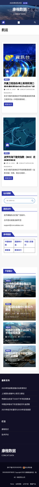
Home (12, 484)
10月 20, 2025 (11, 89)
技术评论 (5, 435)
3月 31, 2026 (11, 360)
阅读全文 (8, 104)
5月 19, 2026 (11, 337)
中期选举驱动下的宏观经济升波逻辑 (19, 355)
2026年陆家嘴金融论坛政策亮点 (18, 285)
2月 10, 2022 (10, 163)
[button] (34, 22)
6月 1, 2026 (11, 313)
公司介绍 (25, 484)
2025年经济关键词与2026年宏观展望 (16, 410)
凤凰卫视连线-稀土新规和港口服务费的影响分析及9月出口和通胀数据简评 (19, 87)
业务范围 (18, 484)
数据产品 (33, 484)
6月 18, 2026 (11, 290)
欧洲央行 (18, 250)
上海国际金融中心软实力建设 (19, 308)
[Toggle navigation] (18, 22)
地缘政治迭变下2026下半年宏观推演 (18, 332)
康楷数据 (19, 9)
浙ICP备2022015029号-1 (14, 467)
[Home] (3, 22)
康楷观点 (7, 79)
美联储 (7, 250)
